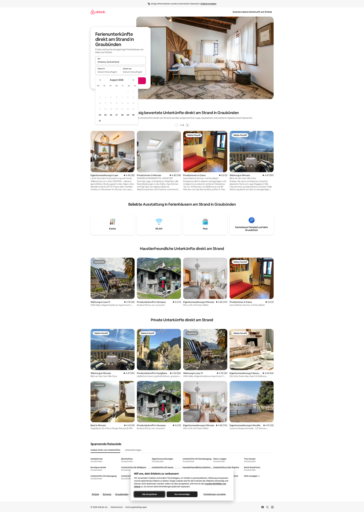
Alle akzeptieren (149, 494)
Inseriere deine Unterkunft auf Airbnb (252, 11)
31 (100, 120)
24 (100, 115)
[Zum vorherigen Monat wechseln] (100, 80)
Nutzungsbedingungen (136, 507)
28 (122, 115)
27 (116, 115)
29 (128, 115)
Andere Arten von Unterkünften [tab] (105, 450)
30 (133, 115)
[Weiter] (187, 125)
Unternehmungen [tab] (133, 450)
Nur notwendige (182, 494)
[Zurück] (176, 125)
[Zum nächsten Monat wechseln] (133, 80)
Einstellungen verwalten (215, 494)
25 (105, 115)
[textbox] (108, 72)
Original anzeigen (208, 3)
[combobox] (121, 62)
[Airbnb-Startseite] (98, 11)
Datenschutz (117, 507)
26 (111, 115)
